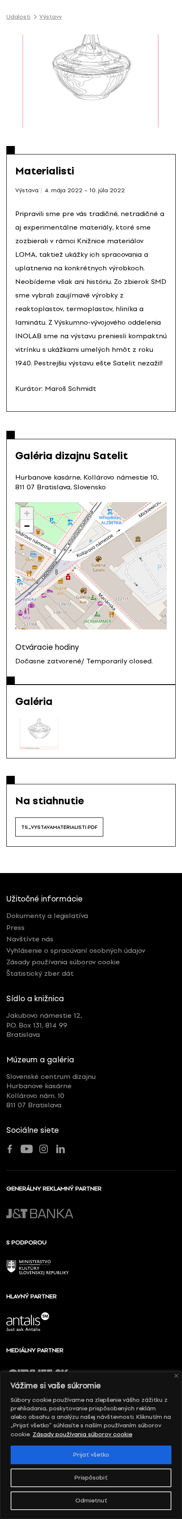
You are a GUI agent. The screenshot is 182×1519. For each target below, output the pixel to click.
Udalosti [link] (18, 17)
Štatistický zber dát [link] (40, 973)
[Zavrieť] (176, 1376)
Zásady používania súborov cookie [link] (82, 1434)
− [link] (27, 526)
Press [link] (15, 928)
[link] (39, 734)
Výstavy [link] (50, 17)
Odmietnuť (91, 1500)
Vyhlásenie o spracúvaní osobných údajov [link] (75, 950)
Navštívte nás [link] (29, 939)
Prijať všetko (91, 1454)
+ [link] (27, 513)
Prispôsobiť (91, 1477)
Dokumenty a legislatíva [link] (47, 916)
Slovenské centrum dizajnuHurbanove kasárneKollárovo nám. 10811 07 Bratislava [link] (51, 1091)
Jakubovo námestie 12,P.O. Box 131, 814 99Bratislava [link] (44, 1025)
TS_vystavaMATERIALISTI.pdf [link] (59, 827)
